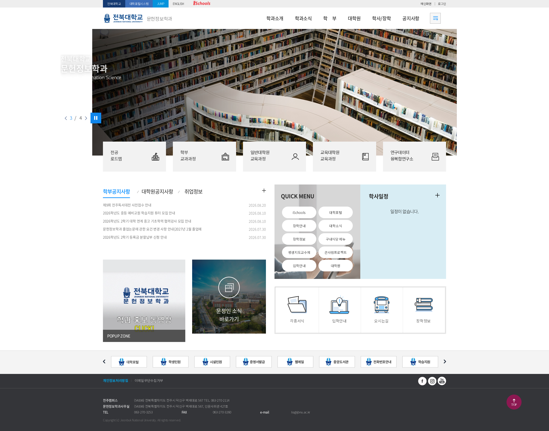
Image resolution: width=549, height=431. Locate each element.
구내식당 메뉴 (335, 239)
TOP (514, 404)
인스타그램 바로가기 (432, 381)
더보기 (264, 190)
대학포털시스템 (139, 4)
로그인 (442, 4)
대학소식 (335, 225)
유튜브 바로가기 (441, 381)
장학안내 (299, 225)
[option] (274, 92)
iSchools (299, 212)
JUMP (160, 4)
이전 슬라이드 (66, 118)
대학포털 (335, 212)
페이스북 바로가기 (422, 381)
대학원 (335, 265)
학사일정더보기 (437, 195)
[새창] (201, 4)
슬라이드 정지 (95, 118)
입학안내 (299, 265)
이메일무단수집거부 (149, 380)
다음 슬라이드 (86, 118)
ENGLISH (178, 4)
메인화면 (426, 4)
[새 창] (144, 301)
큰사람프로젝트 (335, 252)
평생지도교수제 (299, 252)
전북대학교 (114, 4)
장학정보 (299, 239)
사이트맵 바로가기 (435, 18)
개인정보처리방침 (115, 380)
